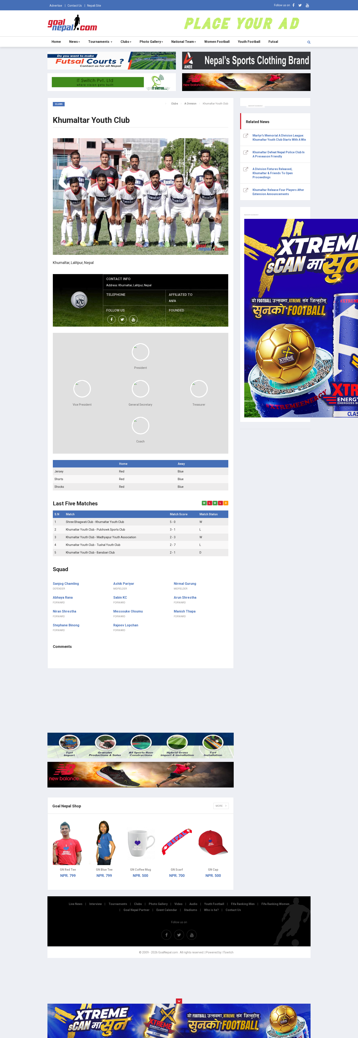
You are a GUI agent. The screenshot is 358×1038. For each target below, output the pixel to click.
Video (178, 904)
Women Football (217, 42)
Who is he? (211, 910)
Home (56, 42)
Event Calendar (166, 910)
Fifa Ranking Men (243, 904)
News (73, 42)
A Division (190, 103)
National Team (182, 42)
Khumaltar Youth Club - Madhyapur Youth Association (101, 537)
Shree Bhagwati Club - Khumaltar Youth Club (95, 522)
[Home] (168, 103)
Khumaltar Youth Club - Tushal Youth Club (93, 545)
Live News (75, 904)
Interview (95, 904)
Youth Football (249, 42)
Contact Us (75, 5)
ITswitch (228, 952)
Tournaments (99, 42)
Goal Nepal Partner (136, 910)
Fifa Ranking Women (275, 904)
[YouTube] (307, 5)
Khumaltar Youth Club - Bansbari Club (90, 552)
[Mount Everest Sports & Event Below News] (140, 757)
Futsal (273, 42)
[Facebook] (293, 5)
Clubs (125, 42)
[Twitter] (300, 5)
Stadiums (190, 910)
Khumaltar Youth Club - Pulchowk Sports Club (95, 529)
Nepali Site (94, 5)
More (219, 805)
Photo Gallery (150, 42)
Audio (193, 904)
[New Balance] (140, 786)
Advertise (56, 5)
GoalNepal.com (73, 23)
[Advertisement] (141, 701)
